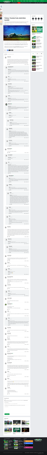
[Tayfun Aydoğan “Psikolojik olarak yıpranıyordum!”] (34, 40)
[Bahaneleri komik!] (34, 63)
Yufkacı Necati (10, 353)
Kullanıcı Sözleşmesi (27, 452)
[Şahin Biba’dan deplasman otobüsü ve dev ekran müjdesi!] (25, 422)
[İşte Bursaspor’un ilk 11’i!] (16, 447)
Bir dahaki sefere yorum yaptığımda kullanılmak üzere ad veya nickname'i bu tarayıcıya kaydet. (15, 405)
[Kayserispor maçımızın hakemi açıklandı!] (17, 430)
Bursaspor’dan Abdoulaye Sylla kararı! (10, 441)
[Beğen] (7, 64)
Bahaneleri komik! (38, 62)
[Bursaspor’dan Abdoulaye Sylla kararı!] (34, 57)
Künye (38, 452)
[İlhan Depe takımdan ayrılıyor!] (17, 422)
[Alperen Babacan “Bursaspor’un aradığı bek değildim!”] (34, 37)
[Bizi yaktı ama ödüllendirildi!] (8, 430)
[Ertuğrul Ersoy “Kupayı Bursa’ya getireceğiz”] (34, 44)
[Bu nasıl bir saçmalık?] (34, 60)
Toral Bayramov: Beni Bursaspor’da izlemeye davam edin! (39, 47)
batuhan (10, 103)
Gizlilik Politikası (31, 452)
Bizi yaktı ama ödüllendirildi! (7, 432)
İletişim (42, 452)
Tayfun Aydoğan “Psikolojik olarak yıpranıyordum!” (38, 40)
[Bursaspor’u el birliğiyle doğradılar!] (34, 66)
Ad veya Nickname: (6, 402)
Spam (26, 64)
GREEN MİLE (10, 303)
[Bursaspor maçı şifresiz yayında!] (25, 430)
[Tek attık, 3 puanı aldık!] (16, 444)
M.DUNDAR (9, 148)
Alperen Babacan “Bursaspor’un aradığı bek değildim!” (39, 37)
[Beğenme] (9, 64)
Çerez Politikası (35, 452)
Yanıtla (28, 64)
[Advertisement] (23, 9)
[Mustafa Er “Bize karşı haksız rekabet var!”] (8, 422)
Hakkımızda (40, 452)
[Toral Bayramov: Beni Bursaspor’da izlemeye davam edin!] (34, 47)
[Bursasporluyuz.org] (7, 1)
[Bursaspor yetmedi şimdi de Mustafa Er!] (34, 69)
